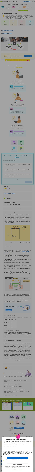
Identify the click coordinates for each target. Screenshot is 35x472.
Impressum (20, 469)
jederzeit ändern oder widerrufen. (25, 452)
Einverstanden (18, 457)
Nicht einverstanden (17, 464)
